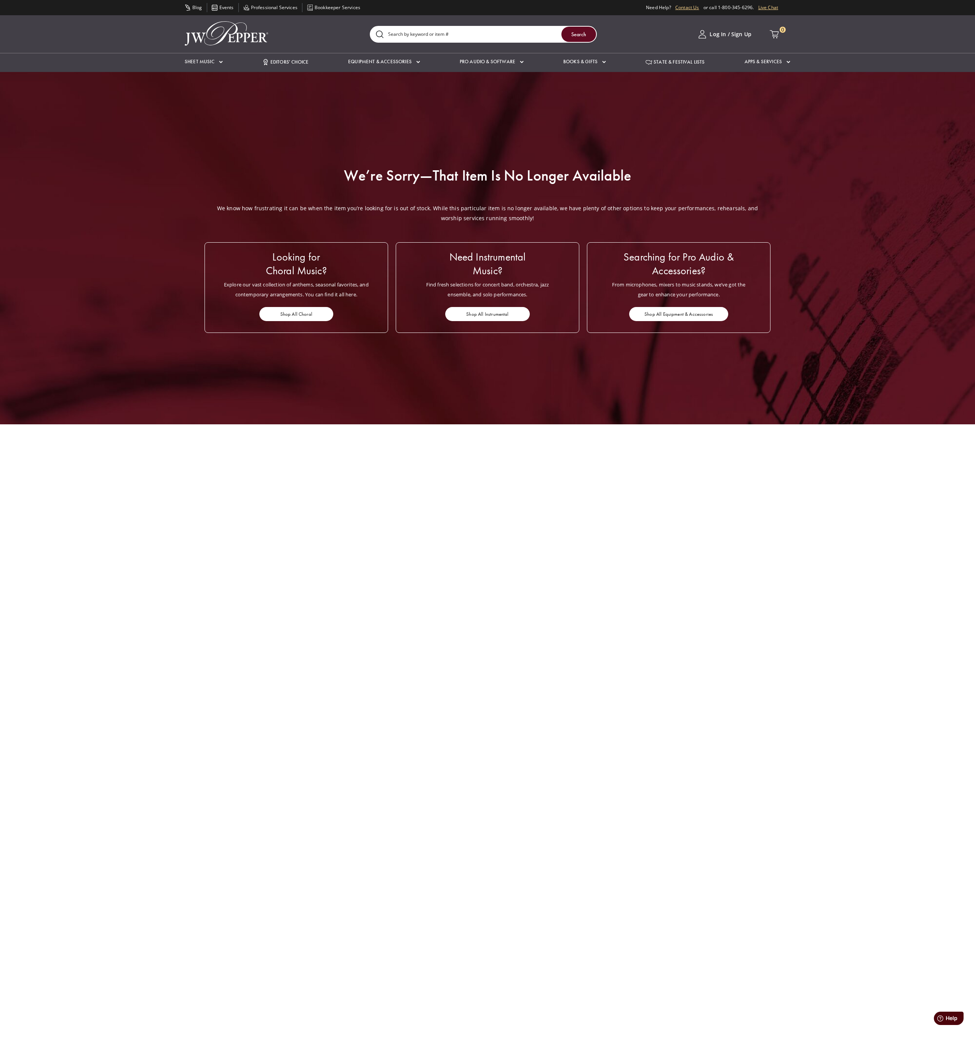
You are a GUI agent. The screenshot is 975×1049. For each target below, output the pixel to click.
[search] (379, 35)
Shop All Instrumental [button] (487, 314)
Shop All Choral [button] (296, 314)
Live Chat (768, 7)
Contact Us (687, 7)
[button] (204, 62)
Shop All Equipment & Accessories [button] (678, 314)
